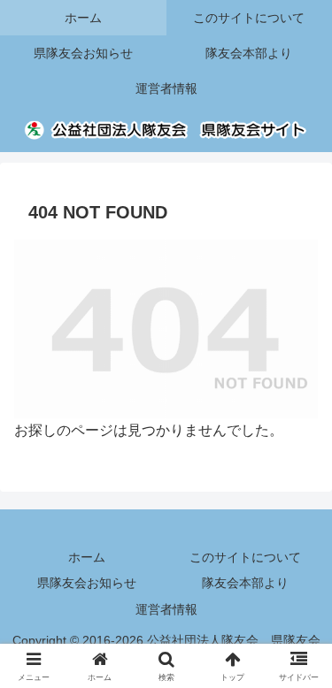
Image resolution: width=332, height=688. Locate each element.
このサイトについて (245, 557)
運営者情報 (166, 609)
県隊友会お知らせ (86, 583)
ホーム (86, 557)
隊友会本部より (245, 583)
